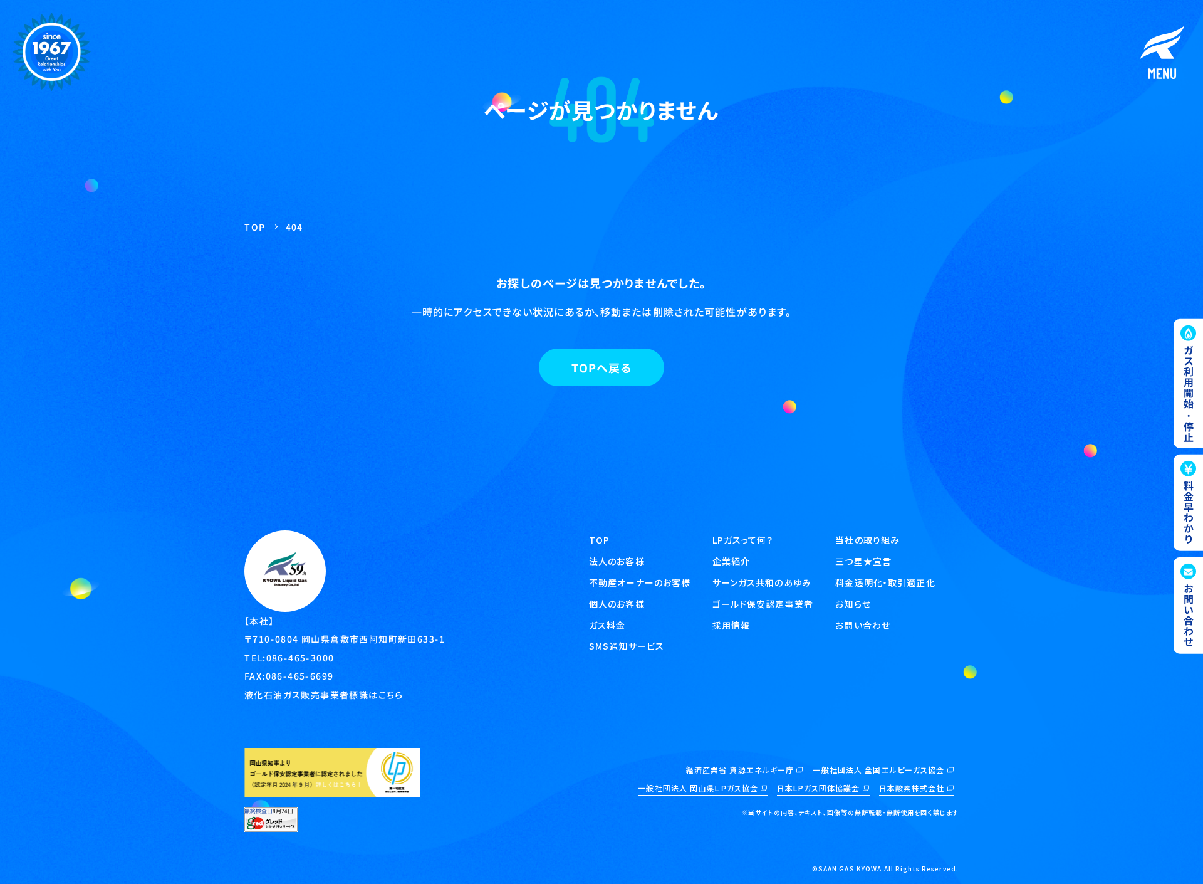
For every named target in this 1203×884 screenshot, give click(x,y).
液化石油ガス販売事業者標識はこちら (324, 694)
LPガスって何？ (743, 540)
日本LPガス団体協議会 (818, 787)
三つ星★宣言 (863, 561)
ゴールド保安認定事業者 (762, 603)
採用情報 (731, 625)
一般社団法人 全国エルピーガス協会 (878, 769)
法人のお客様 (617, 561)
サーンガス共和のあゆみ (761, 582)
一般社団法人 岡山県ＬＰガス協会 (698, 787)
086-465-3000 (300, 657)
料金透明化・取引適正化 (885, 582)
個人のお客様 (617, 603)
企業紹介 (731, 561)
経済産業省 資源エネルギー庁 (740, 769)
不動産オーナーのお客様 (639, 582)
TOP (599, 540)
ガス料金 (607, 625)
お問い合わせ (862, 625)
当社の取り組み (867, 540)
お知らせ (852, 603)
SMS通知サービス (626, 645)
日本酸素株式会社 (912, 787)
